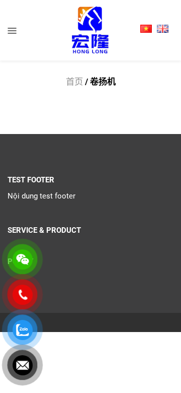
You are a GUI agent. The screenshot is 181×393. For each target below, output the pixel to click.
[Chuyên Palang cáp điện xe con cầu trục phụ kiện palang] (90, 29)
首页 (74, 82)
